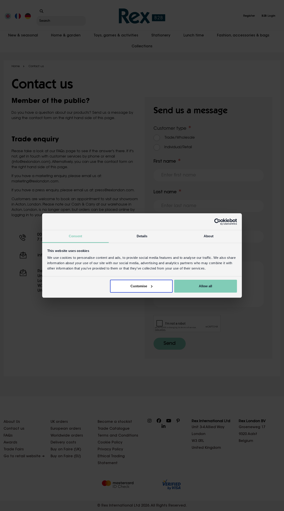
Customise (138, 286)
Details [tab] (142, 236)
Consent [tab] (75, 236)
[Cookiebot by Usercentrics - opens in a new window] (217, 221)
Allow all (205, 286)
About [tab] (208, 236)
